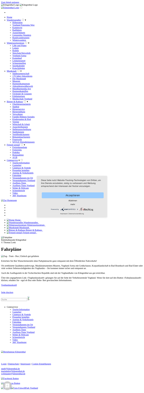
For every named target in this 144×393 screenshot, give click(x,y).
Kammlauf (17, 58)
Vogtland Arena (19, 55)
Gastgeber (16, 165)
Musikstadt (11, 71)
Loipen (15, 48)
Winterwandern (19, 40)
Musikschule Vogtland (22, 99)
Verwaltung (17, 114)
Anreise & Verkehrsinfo (22, 173)
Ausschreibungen (20, 127)
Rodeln (15, 50)
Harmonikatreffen (20, 91)
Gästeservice (12, 160)
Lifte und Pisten (19, 45)
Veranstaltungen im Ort (22, 178)
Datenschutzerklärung (76, 213)
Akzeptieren (73, 195)
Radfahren (17, 30)
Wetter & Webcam (20, 188)
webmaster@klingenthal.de (13, 374)
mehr (72, 204)
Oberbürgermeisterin (21, 104)
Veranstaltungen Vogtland (23, 180)
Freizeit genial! (13, 145)
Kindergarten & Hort (21, 119)
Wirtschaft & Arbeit (21, 124)
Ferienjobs (17, 150)
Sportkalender (18, 66)
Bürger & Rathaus (15, 101)
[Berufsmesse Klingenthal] (13, 352)
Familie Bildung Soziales (23, 117)
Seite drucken (7, 292)
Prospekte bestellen (20, 170)
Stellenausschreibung (21, 129)
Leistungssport (18, 60)
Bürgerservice (18, 109)
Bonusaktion (18, 155)
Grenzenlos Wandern (21, 35)
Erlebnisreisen (18, 96)
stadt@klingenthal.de (10, 368)
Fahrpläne (16, 175)
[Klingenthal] (10, 7)
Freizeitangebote (19, 147)
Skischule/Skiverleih (21, 53)
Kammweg (17, 27)
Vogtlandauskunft (9, 285)
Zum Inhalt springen (10, 2)
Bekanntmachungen (21, 137)
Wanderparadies (14, 20)
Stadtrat (15, 106)
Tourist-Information (21, 163)
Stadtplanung (18, 132)
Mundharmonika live (21, 89)
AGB (14, 157)
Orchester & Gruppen (22, 94)
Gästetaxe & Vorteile (21, 168)
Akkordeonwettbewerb (22, 86)
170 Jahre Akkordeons (22, 76)
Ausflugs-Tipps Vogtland (23, 185)
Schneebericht (18, 190)
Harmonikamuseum (21, 83)
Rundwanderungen (20, 37)
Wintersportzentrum (15, 43)
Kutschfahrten (18, 68)
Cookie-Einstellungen (41, 364)
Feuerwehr (17, 139)
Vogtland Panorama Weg (23, 25)
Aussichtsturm (18, 32)
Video (15, 193)
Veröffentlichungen (20, 134)
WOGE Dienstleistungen (23, 142)
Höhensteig (17, 22)
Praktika (16, 152)
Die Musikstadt (19, 78)
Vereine (15, 122)
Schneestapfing (19, 63)
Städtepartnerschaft (20, 73)
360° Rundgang (19, 195)
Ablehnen (72, 200)
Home (9, 17)
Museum (16, 81)
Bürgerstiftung (18, 112)
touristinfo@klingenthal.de (13, 371)
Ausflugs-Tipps (19, 183)
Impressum (64, 213)
